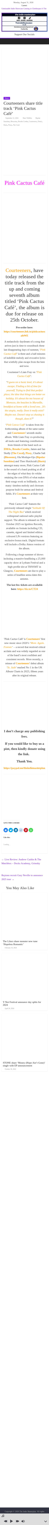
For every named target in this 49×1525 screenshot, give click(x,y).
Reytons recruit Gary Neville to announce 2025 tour (22, 877)
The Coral (16, 125)
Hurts (5, 125)
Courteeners (33, 121)
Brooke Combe (23, 121)
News (7, 98)
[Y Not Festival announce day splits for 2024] (24, 955)
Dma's (40, 121)
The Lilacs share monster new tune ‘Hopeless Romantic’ (20, 943)
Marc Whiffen (27, 118)
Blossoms (14, 121)
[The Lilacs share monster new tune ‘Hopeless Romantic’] (24, 894)
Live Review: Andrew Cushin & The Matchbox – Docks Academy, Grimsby (21, 861)
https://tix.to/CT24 (27, 589)
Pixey (10, 125)
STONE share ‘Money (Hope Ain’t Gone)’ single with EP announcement (24, 1064)
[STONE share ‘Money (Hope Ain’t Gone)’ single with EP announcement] (24, 1016)
